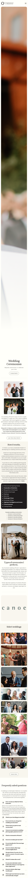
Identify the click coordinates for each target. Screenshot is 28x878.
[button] (26, 3)
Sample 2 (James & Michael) (15, 515)
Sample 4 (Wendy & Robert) (15, 519)
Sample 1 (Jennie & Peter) (14, 514)
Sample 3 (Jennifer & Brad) (15, 517)
